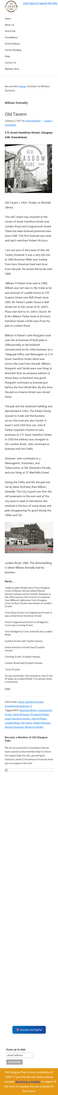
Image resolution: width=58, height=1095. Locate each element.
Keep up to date (16, 1049)
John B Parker (38, 718)
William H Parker (34, 727)
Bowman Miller (28, 710)
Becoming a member (28, 1081)
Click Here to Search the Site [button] (40, 3)
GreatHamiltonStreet (17, 706)
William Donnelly (14, 727)
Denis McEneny (21, 714)
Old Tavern (16, 114)
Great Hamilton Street (30, 701)
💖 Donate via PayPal (29, 1030)
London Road (12, 722)
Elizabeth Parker (39, 714)
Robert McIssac (42, 722)
